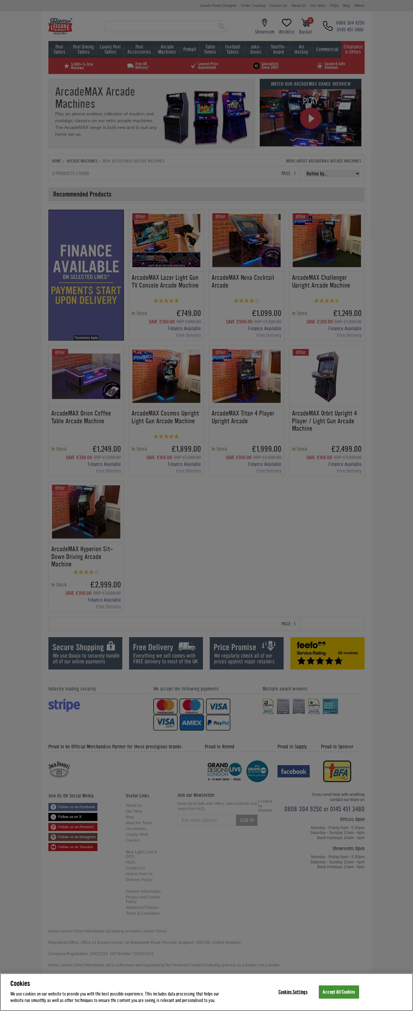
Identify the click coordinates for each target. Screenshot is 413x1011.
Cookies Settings (292, 992)
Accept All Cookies (339, 992)
